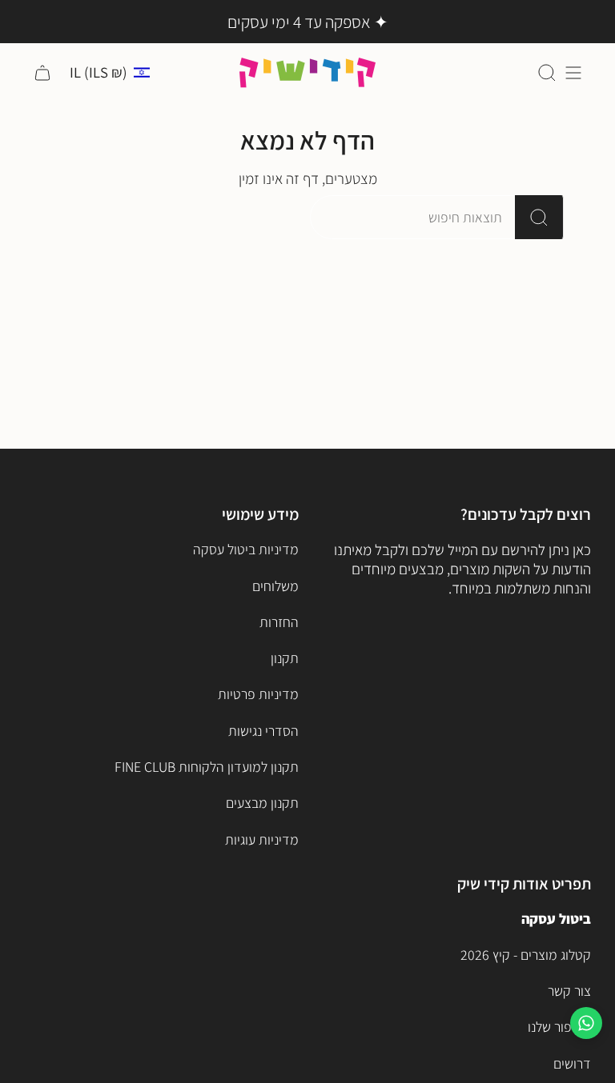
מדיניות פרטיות (258, 694)
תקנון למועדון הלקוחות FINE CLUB (207, 766)
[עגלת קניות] (42, 72)
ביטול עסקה (556, 918)
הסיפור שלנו (559, 1026)
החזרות (279, 622)
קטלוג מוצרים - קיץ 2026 (525, 954)
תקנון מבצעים (262, 802)
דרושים (572, 1063)
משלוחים (275, 586)
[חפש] (539, 217)
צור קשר (569, 990)
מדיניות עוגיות (262, 839)
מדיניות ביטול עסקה (246, 549)
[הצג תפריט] (573, 72)
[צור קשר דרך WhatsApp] (586, 1023)
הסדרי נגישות (263, 730)
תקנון (285, 658)
